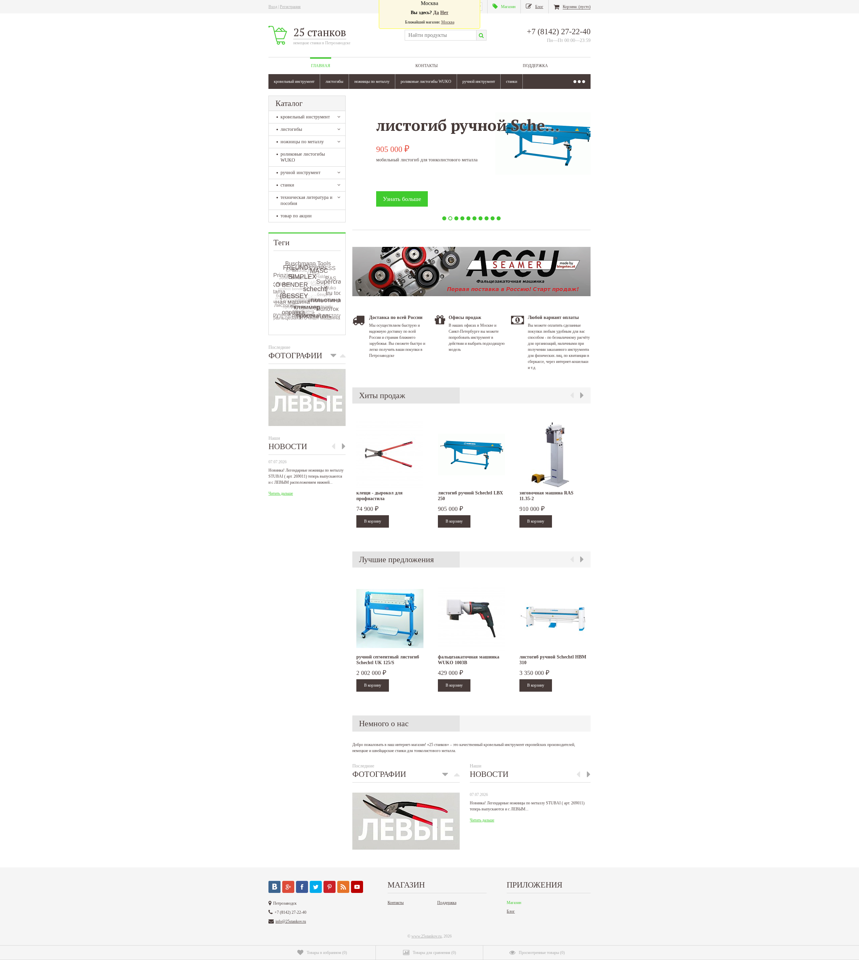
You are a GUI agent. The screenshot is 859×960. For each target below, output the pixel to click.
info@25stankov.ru (290, 921)
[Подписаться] (343, 887)
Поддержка (535, 65)
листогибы (334, 81)
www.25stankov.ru (426, 936)
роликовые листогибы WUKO (426, 81)
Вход (272, 6)
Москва (447, 22)
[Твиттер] (316, 887)
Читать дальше (280, 493)
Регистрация (290, 6)
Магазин (514, 902)
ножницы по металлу (372, 81)
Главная (320, 65)
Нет (444, 12)
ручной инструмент (478, 81)
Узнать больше (402, 199)
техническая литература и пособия (307, 200)
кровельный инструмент (294, 81)
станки (511, 81)
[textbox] (440, 35)
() (327, 952)
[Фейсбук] (302, 887)
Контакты (426, 65)
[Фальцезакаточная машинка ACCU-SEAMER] (471, 294)
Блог (511, 911)
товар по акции (296, 215)
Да (436, 12)
